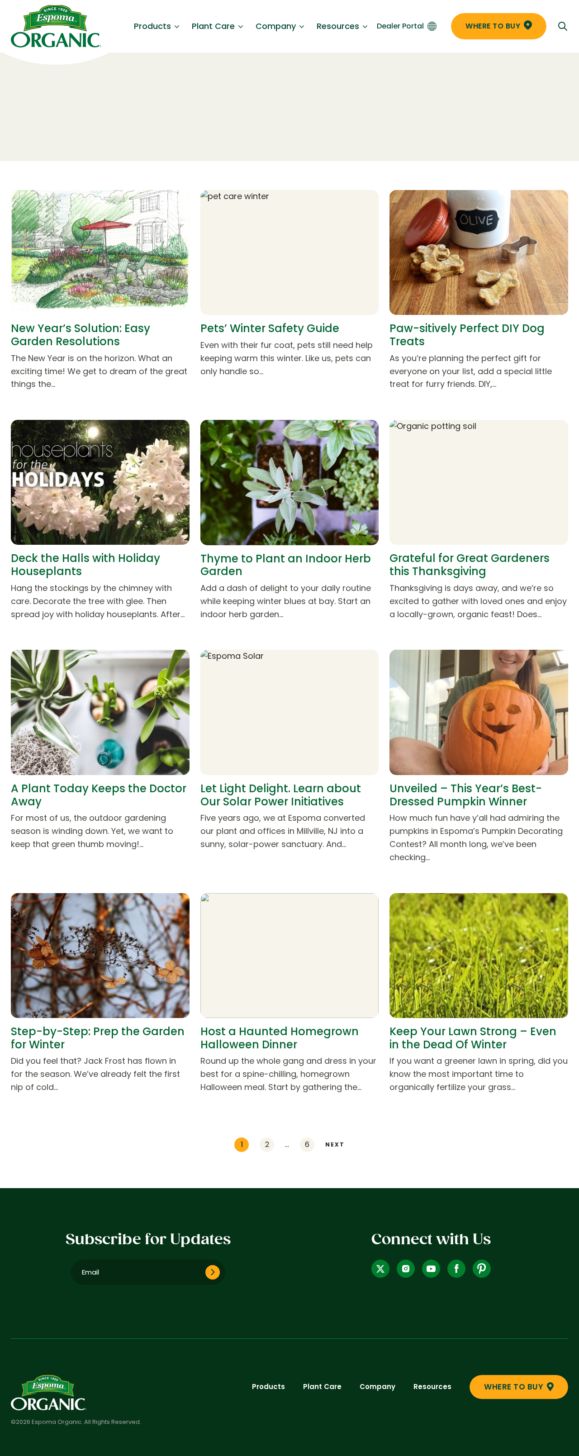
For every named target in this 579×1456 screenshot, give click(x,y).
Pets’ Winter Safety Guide (269, 328)
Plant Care (213, 26)
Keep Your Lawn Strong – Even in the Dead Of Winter (472, 1038)
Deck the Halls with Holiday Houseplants (85, 565)
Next (335, 1144)
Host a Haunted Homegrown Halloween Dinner (279, 1038)
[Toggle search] (562, 26)
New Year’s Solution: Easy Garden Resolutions (80, 335)
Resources (338, 26)
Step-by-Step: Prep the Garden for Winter (98, 1038)
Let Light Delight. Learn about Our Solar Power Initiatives (280, 795)
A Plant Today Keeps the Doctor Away (98, 795)
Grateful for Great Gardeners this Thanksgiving (469, 565)
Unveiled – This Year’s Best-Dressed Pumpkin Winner (465, 795)
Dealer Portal (400, 26)
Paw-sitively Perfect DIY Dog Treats (467, 335)
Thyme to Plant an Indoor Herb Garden (285, 565)
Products (152, 26)
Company (276, 26)
